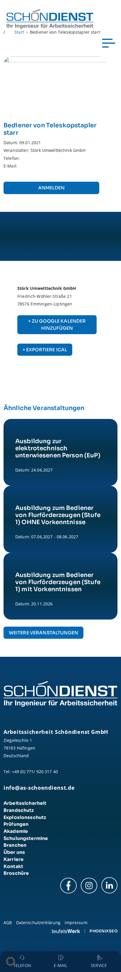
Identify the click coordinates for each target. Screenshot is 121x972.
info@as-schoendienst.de (39, 787)
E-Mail (61, 965)
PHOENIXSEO (103, 931)
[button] (10, 961)
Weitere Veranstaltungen (43, 632)
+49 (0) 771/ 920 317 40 (35, 771)
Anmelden (51, 188)
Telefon (22, 965)
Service (99, 965)
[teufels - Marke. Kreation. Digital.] (66, 931)
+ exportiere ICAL (45, 349)
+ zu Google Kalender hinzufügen (57, 324)
